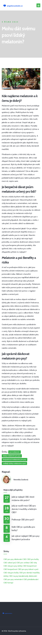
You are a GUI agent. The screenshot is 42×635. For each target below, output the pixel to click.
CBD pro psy (9, 559)
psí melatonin (14, 452)
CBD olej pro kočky (11, 573)
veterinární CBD (20, 579)
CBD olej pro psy (10, 566)
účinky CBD (22, 566)
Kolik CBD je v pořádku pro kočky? (23, 529)
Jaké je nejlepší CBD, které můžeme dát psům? (23, 499)
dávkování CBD (20, 559)
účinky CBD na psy (11, 576)
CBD (5, 563)
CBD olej (33, 563)
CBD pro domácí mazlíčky (29, 573)
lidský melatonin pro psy (12, 456)
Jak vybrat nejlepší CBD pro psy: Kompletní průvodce (26, 538)
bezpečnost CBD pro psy (18, 569)
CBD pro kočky (33, 559)
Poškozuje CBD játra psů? (23, 519)
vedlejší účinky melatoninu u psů (14, 463)
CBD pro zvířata (22, 563)
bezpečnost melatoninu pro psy (14, 459)
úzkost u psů (33, 569)
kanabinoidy (23, 576)
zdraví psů (12, 563)
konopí (10, 583)
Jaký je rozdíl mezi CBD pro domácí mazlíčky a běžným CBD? (24, 509)
